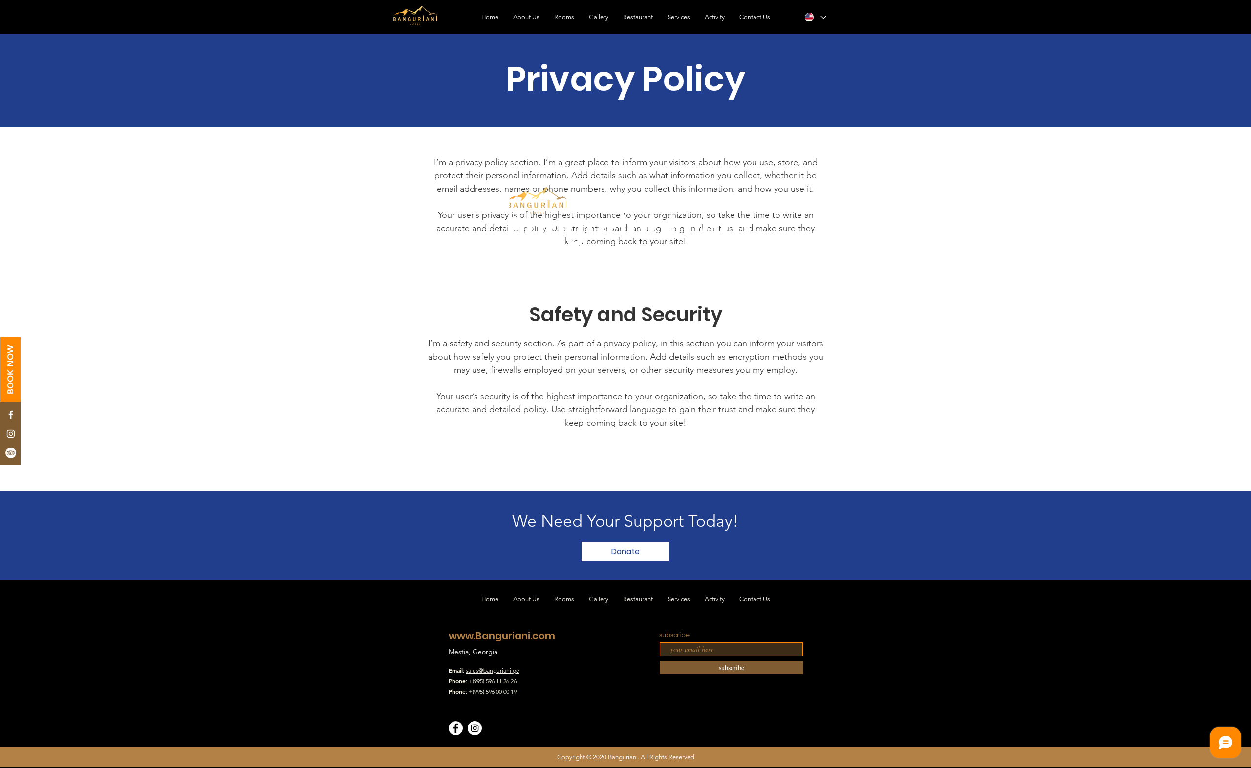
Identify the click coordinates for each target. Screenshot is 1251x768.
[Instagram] (475, 728)
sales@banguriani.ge (492, 670)
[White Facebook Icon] (10, 414)
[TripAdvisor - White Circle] (10, 453)
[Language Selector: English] (815, 17)
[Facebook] (456, 728)
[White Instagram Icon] (10, 433)
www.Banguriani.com (502, 635)
